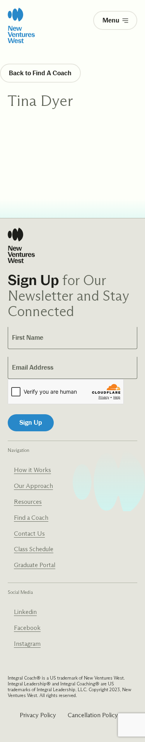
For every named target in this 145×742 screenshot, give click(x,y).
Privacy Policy (38, 715)
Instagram (27, 643)
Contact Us (29, 533)
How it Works (32, 470)
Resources (28, 501)
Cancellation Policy (93, 715)
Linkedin (25, 612)
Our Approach (33, 485)
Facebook (27, 627)
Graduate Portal (34, 565)
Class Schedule (33, 549)
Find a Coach (31, 517)
